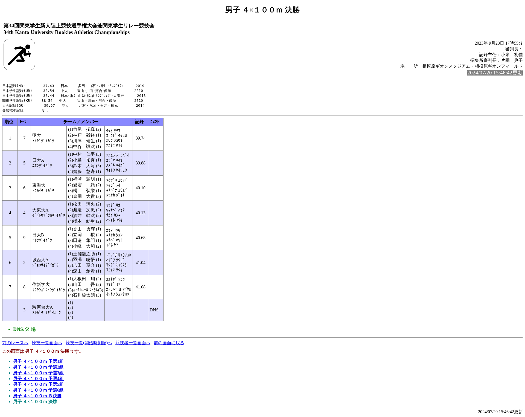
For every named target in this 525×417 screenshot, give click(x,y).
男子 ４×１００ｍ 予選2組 (38, 367)
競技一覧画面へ (47, 342)
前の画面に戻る (169, 342)
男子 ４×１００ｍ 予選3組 (38, 372)
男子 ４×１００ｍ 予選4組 (38, 378)
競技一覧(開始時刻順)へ (89, 342)
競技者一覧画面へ (132, 342)
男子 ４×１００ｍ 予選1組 (38, 361)
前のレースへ (15, 342)
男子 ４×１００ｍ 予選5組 (38, 384)
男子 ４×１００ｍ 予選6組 (38, 390)
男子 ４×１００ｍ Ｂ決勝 (37, 395)
